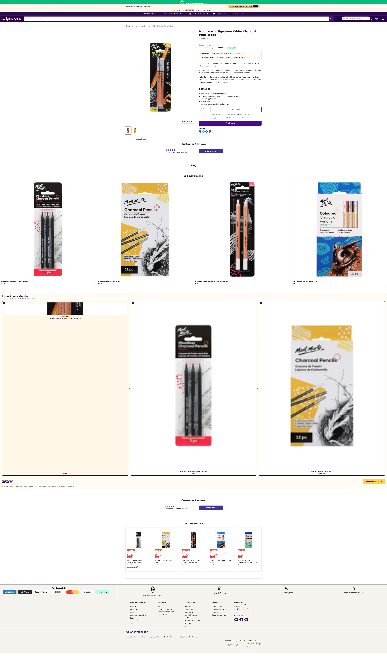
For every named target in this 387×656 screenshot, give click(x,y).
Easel (132, 618)
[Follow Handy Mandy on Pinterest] (246, 619)
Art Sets (133, 624)
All (133, 26)
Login (376, 19)
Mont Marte (205, 39)
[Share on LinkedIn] (206, 131)
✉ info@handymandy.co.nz (253, 647)
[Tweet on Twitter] (203, 131)
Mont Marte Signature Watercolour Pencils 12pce (247, 561)
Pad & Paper (134, 609)
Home (127, 26)
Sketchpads (182, 637)
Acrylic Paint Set (136, 621)
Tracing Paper (194, 637)
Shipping (215, 612)
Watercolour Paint (154, 637)
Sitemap (188, 623)
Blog (186, 626)
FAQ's (159, 606)
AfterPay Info (162, 615)
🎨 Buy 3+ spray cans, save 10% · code (243, 6)
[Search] (331, 19)
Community (189, 612)
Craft (132, 612)
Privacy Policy (217, 606)
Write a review (210, 151)
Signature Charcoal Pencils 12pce (321, 471)
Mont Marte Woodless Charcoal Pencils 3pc (193, 471)
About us (188, 606)
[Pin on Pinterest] (210, 131)
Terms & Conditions (219, 615)
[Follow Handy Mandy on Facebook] (236, 619)
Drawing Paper (169, 637)
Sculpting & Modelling (138, 615)
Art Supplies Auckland (193, 620)
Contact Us (189, 609)
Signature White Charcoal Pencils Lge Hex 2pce (191, 561)
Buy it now (230, 123)
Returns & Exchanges (219, 609)
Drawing (133, 606)
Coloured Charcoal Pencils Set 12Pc (220, 561)
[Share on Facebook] (200, 131)
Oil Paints (142, 637)
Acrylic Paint (131, 637)
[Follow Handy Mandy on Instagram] (241, 619)
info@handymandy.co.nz (243, 609)
